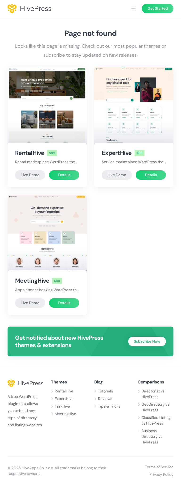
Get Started (158, 8)
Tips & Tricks (109, 406)
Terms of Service (159, 466)
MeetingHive (32, 281)
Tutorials (105, 391)
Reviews (105, 398)
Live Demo (30, 174)
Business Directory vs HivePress (151, 436)
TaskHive (62, 406)
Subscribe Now (147, 341)
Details (64, 174)
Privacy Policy (161, 474)
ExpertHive (117, 153)
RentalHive (29, 153)
